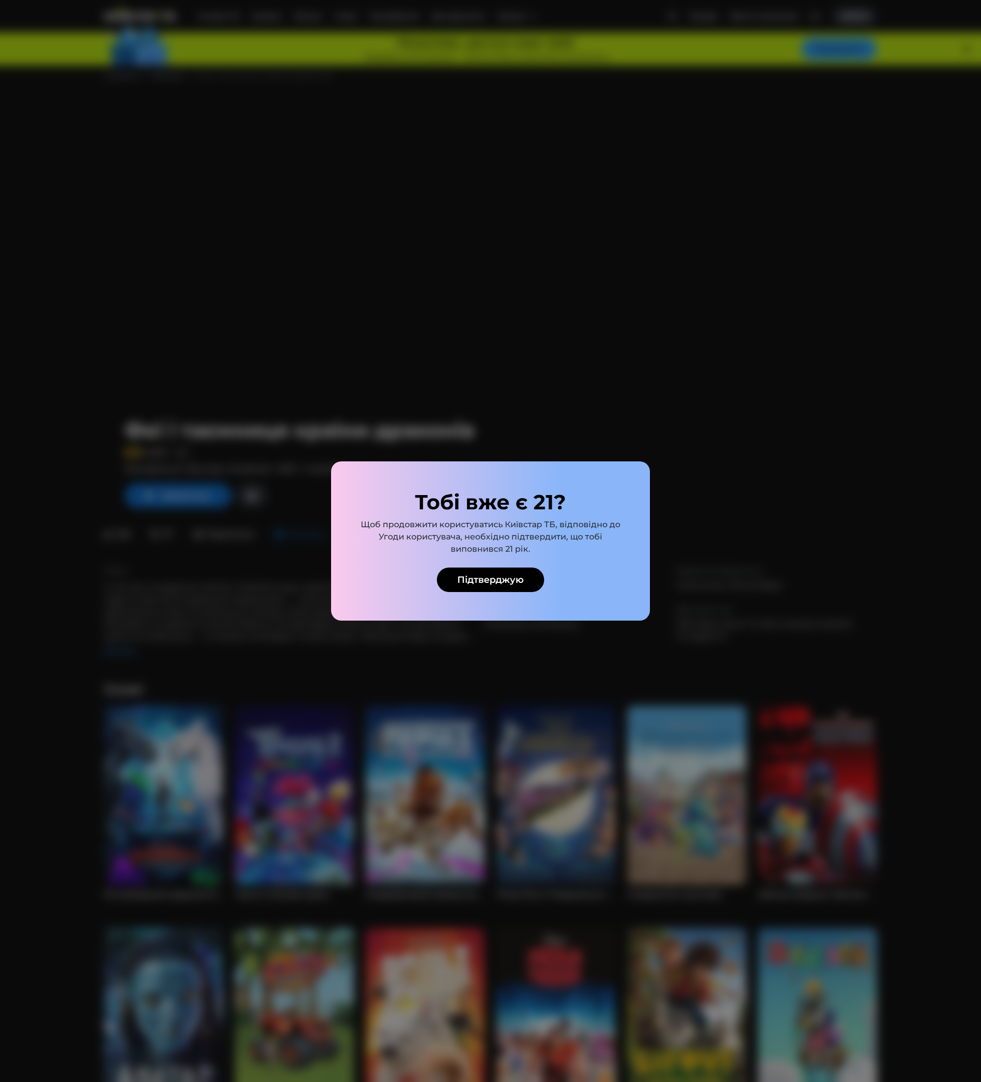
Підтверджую (490, 579)
